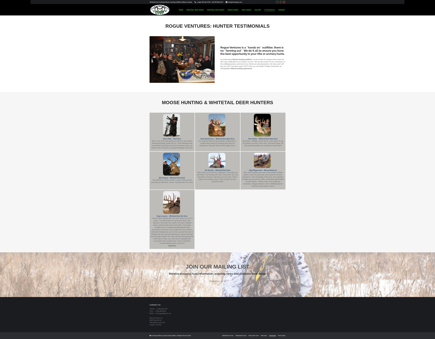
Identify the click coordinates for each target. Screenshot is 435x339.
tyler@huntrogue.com (235, 2)
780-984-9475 (218, 2)
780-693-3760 (205, 2)
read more (172, 245)
